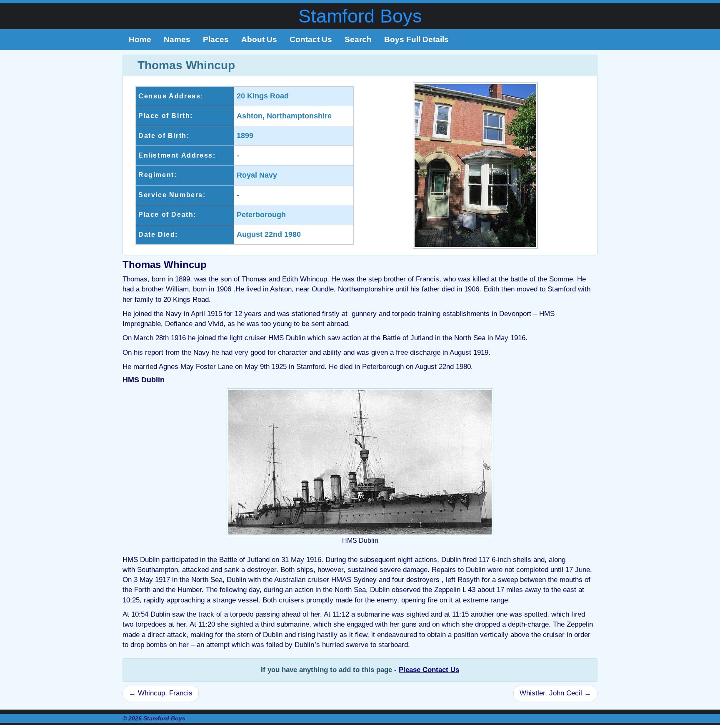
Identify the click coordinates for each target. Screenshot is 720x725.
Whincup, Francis (160, 693)
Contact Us (311, 39)
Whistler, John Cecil (555, 693)
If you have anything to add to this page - (360, 670)
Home (140, 39)
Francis (427, 279)
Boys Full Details (416, 39)
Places (216, 39)
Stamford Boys (360, 16)
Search (358, 39)
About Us (259, 39)
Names (177, 39)
